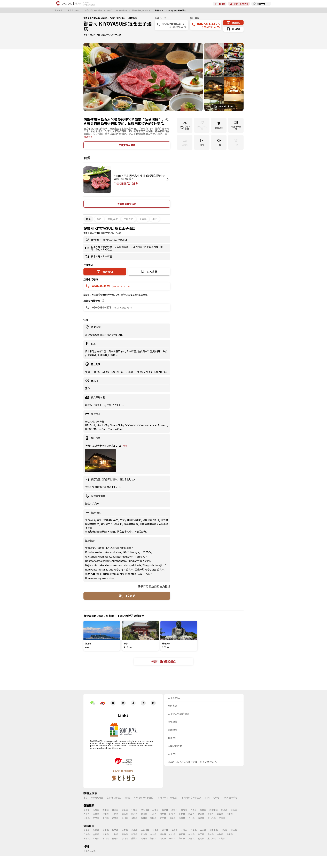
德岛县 (115, 817)
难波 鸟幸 (126, 548)
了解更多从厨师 (127, 145)
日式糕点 (107, 249)
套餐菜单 (106, 524)
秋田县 (106, 813)
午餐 (122, 520)
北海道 (127, 797)
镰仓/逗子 (96, 239)
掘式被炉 (94, 524)
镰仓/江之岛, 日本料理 (117, 10)
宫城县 (96, 813)
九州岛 (216, 797)
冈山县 (86, 817)
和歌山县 (213, 809)
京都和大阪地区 (114, 797)
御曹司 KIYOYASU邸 (108, 548)
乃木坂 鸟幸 (127, 569)
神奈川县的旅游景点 (163, 661)
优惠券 (142, 219)
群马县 (115, 809)
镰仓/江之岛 (109, 239)
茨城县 (96, 809)
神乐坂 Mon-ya (131, 552)
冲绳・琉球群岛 (229, 797)
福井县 (163, 813)
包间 (156, 520)
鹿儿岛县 (211, 817)
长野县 (182, 813)
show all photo (225, 106)
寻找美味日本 (89, 850)
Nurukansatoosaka (96, 569)
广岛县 (96, 817)
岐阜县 (191, 813)
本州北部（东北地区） (144, 797)
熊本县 (182, 817)
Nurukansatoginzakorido (99, 578)
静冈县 (201, 813)
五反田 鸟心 (144, 573)
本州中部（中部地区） (168, 797)
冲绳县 (222, 817)
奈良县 (203, 809)
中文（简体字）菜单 (108, 520)
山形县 (115, 813)
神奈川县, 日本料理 (93, 10)
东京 (85, 797)
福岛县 (125, 813)
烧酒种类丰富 (131, 524)
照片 (99, 219)
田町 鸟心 (146, 552)
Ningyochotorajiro (153, 565)
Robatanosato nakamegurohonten (105, 560)
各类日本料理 (151, 246)
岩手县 (86, 813)
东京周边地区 (73, 10)
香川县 (125, 817)
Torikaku (140, 556)
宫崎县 (201, 817)
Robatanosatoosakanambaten (103, 552)
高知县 (144, 817)
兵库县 (193, 809)
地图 (154, 219)
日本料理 (96, 246)
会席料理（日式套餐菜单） (116, 246)
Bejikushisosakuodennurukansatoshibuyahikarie (113, 565)
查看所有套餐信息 (126, 204)
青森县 (234, 809)
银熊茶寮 (90, 548)
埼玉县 (125, 809)
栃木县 (106, 809)
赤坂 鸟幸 (90, 573)
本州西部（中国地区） (192, 797)
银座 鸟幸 (114, 569)
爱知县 (210, 813)
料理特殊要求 (134, 520)
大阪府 (184, 809)
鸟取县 (220, 813)
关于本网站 (220, 3)
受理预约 (148, 520)
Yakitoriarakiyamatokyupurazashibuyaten (109, 556)
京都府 (174, 809)
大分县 (191, 817)
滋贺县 (165, 809)
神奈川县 (122, 239)
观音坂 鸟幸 (158, 569)
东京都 (86, 809)
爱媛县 (134, 817)
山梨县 (172, 813)
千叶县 (134, 809)
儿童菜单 (117, 524)
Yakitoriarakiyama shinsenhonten (116, 573)
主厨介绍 (128, 219)
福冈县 (153, 817)
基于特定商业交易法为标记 (154, 586)
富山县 (144, 813)
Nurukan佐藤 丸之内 (139, 560)
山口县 (106, 817)
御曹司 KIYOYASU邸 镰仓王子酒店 (117, 26)
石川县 (153, 813)
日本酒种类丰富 (148, 524)
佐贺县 (163, 817)
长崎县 (172, 817)
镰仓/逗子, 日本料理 (141, 10)
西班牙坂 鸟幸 (142, 569)
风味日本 (58, 10)
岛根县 (230, 813)
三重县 (155, 809)
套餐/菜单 (112, 219)
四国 (207, 797)
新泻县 (134, 813)
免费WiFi (90, 520)
